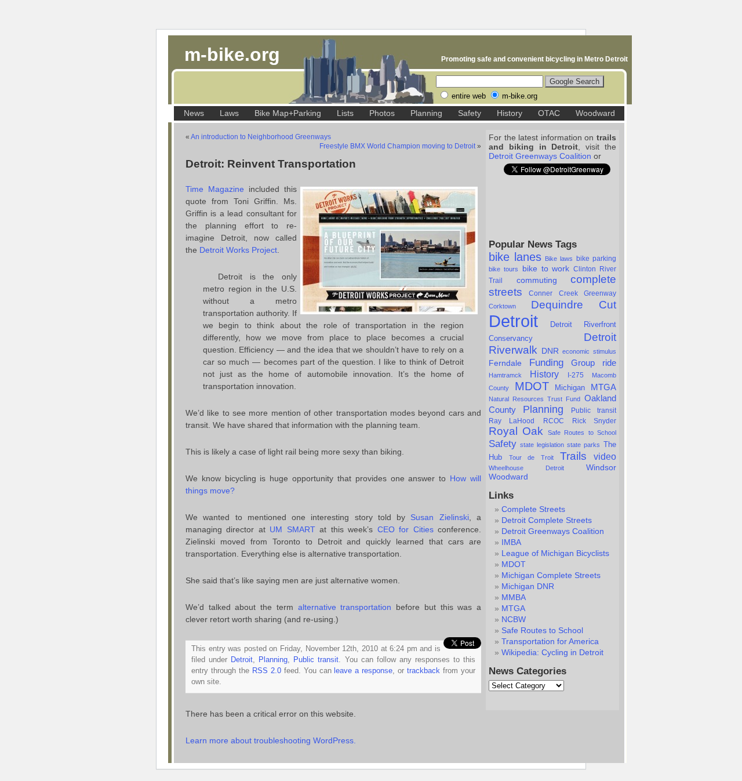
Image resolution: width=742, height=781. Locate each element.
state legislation (542, 444)
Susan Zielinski (439, 517)
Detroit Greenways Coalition (540, 156)
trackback (423, 671)
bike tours (503, 269)
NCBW (513, 619)
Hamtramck (505, 375)
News (194, 113)
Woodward (595, 113)
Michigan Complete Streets (551, 575)
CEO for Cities (407, 529)
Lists (345, 113)
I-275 (576, 375)
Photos (382, 113)
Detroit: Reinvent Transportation (271, 164)
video (605, 457)
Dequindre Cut (573, 305)
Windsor (601, 467)
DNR (550, 351)
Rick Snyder (594, 420)
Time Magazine (215, 189)
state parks (583, 444)
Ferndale (505, 363)
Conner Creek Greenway (572, 293)
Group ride (593, 363)
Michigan (570, 387)
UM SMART (292, 529)
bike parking (596, 259)
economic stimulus (589, 351)
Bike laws (559, 258)
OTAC (549, 113)
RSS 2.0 (266, 671)
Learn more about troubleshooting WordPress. (271, 740)
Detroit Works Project (238, 250)
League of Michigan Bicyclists (555, 553)
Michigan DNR (527, 586)
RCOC (553, 421)
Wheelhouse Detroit (526, 467)
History (509, 113)
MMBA (513, 597)
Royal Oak (516, 431)
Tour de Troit (531, 457)
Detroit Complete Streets (546, 520)
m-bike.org (232, 54)
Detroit (513, 320)
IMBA (511, 542)
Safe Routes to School (582, 432)
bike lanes (515, 256)
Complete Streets (533, 509)
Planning (426, 113)
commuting (537, 280)
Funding (546, 362)
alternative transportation (345, 607)
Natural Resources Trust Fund (534, 398)
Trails (573, 456)
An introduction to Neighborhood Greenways (261, 137)
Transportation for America (550, 641)
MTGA (603, 387)
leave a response (363, 671)
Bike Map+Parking (287, 113)
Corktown (502, 306)
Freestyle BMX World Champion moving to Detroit (397, 146)
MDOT (532, 386)
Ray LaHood (511, 421)
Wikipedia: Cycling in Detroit (552, 652)
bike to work (546, 268)
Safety (469, 113)
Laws (229, 113)
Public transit (593, 410)
